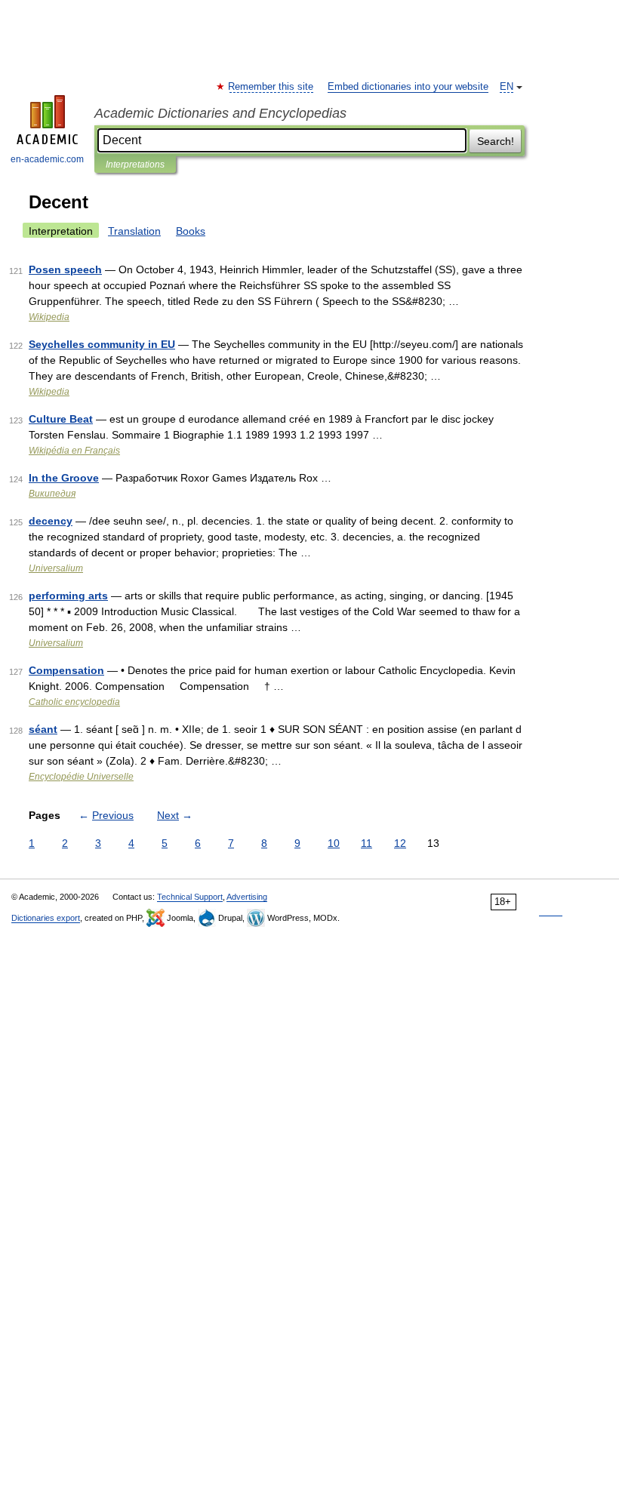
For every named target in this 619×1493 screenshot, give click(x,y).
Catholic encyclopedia (74, 702)
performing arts (68, 596)
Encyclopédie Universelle (81, 776)
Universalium (56, 568)
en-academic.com (47, 159)
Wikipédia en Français (74, 450)
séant (43, 729)
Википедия (52, 493)
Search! (495, 141)
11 (366, 843)
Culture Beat (61, 419)
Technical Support (190, 896)
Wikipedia (49, 317)
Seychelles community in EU (102, 344)
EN (506, 87)
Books (190, 231)
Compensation (66, 670)
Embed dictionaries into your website (408, 87)
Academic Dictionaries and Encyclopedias (220, 113)
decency (50, 521)
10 (334, 843)
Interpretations (135, 164)
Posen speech (65, 269)
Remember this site (271, 87)
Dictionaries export (45, 917)
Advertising (246, 896)
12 (400, 843)
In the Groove (64, 478)
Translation (134, 231)
